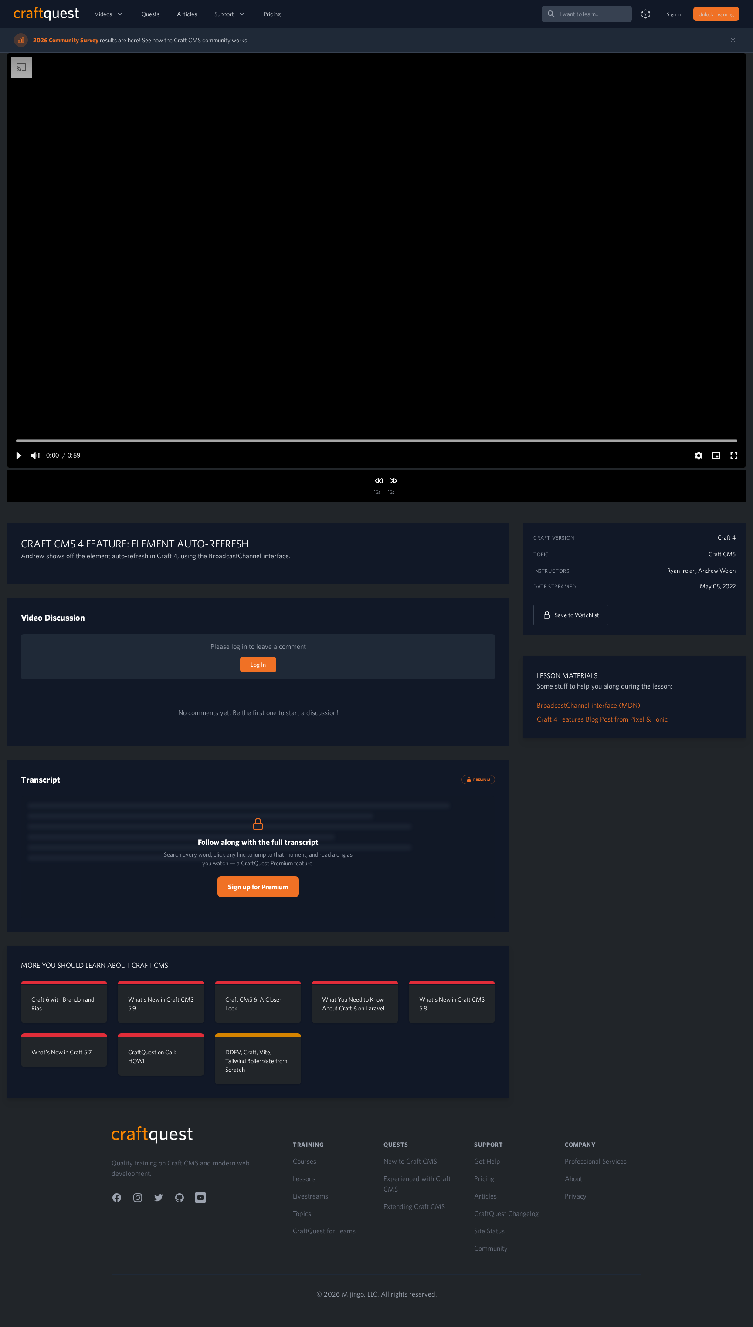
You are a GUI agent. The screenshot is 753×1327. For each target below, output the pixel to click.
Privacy (576, 1196)
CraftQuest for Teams (324, 1231)
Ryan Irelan (681, 570)
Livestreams (310, 1196)
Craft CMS (722, 553)
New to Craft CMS (410, 1161)
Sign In (674, 14)
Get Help (487, 1161)
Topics (302, 1213)
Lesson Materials (567, 675)
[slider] (376, 440)
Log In (258, 664)
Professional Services (596, 1161)
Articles (187, 13)
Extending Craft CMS (414, 1206)
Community (491, 1248)
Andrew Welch (717, 570)
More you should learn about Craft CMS (94, 965)
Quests (150, 13)
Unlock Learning (716, 14)
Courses (304, 1161)
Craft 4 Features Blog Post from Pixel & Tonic (602, 719)
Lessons (304, 1178)
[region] (376, 260)
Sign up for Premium (258, 887)
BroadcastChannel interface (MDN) (588, 705)
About (573, 1178)
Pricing (272, 13)
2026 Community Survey (65, 40)
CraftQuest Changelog (506, 1213)
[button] (18, 455)
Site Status (489, 1231)
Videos (103, 13)
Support (224, 13)
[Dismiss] (733, 40)
